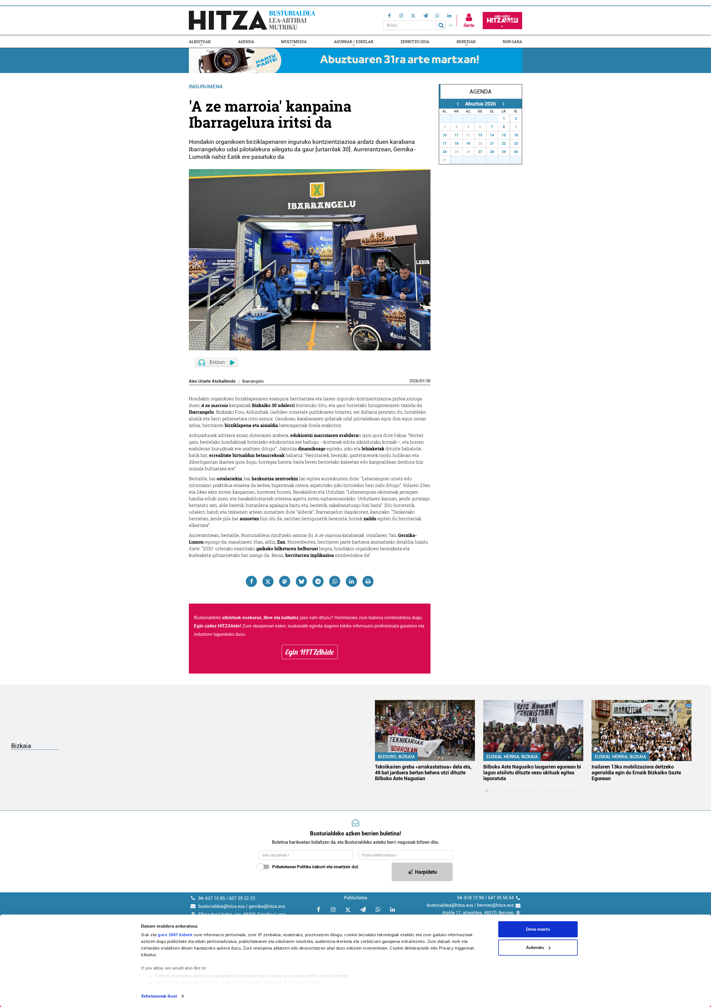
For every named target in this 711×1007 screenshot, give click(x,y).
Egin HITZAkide (309, 652)
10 (445, 135)
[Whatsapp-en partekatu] (334, 581)
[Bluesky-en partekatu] (301, 581)
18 (457, 143)
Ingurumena (206, 86)
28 (460, 118)
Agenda (246, 41)
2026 (413, 381)
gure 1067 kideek (175, 934)
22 (504, 143)
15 (504, 135)
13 (480, 135)
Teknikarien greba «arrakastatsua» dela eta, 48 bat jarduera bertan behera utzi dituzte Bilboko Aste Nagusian (423, 772)
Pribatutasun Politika (291, 866)
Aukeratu (535, 947)
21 (492, 143)
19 (468, 143)
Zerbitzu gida (414, 41)
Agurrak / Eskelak (354, 41)
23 (516, 143)
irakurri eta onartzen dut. (315, 866)
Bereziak (466, 41)
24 (445, 152)
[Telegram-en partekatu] (318, 581)
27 (448, 118)
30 (428, 381)
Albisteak (200, 41)
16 (516, 135)
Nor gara (512, 41)
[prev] (457, 103)
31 (495, 118)
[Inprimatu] (368, 581)
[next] (503, 103)
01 (422, 381)
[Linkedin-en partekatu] (351, 581)
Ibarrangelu (253, 381)
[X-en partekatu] (268, 581)
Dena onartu (538, 929)
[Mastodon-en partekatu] (284, 581)
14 (492, 135)
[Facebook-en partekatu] (251, 581)
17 (445, 143)
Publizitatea (355, 897)
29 (472, 118)
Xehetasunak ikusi (159, 996)
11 (457, 135)
